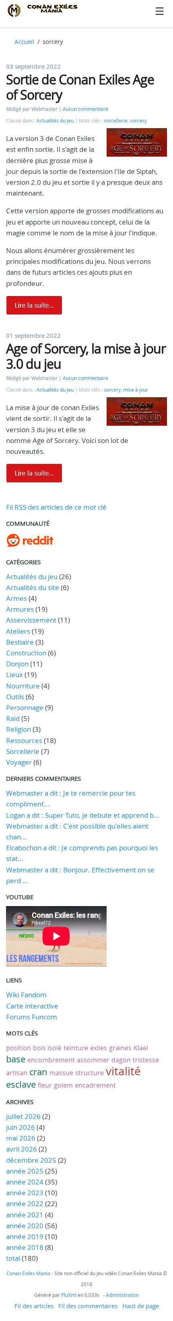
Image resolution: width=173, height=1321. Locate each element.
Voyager (19, 762)
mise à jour (135, 390)
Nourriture (23, 685)
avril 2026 (21, 1149)
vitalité (123, 1071)
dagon (121, 1060)
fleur (45, 1085)
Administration (122, 1295)
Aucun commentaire (85, 109)
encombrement (51, 1060)
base (15, 1059)
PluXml (68, 1295)
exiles (98, 1047)
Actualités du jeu (55, 121)
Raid (13, 718)
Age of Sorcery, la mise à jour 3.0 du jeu (86, 356)
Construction (26, 652)
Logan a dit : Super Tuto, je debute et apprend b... (83, 815)
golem (63, 1085)
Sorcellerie (22, 751)
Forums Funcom (31, 1016)
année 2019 (24, 1236)
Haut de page (140, 1306)
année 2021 (24, 1214)
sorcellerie (116, 121)
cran (38, 1072)
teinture (76, 1047)
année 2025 (24, 1171)
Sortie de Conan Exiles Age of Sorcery (80, 87)
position (18, 1047)
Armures (20, 609)
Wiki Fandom (26, 994)
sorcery (138, 121)
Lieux (14, 674)
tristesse (146, 1060)
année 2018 (24, 1247)
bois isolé (47, 1047)
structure (89, 1072)
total (14, 1258)
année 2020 (24, 1225)
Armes (16, 598)
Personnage (24, 707)
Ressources (24, 740)
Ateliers (18, 631)
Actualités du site (32, 587)
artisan (16, 1072)
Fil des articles (34, 1306)
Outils (15, 696)
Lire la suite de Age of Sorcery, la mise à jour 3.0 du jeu (34, 473)
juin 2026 (20, 1127)
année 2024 (24, 1181)
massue (61, 1072)
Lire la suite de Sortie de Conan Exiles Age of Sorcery (34, 305)
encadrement (95, 1085)
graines (120, 1047)
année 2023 (24, 1192)
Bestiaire (20, 642)
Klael (141, 1047)
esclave (21, 1084)
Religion (18, 729)
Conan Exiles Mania (28, 1273)
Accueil (24, 41)
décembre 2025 (31, 1160)
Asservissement (31, 620)
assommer (93, 1060)
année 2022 (24, 1203)
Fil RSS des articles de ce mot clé (56, 507)
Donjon (17, 663)
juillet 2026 (23, 1116)
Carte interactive (32, 1006)
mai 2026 (20, 1138)
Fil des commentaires (87, 1306)
